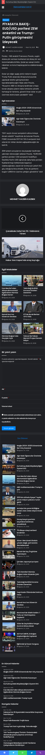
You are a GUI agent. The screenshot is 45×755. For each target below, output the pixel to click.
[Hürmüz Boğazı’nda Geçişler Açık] (12, 328)
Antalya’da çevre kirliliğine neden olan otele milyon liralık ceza (29, 510)
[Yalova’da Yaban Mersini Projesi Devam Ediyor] (33, 328)
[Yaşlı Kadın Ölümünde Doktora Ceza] (8, 595)
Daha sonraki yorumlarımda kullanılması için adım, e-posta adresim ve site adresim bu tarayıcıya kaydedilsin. (21, 418)
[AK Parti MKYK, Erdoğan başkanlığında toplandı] (8, 637)
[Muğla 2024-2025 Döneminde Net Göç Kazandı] (8, 110)
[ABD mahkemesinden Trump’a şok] (8, 490)
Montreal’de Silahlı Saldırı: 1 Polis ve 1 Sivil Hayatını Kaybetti (28, 615)
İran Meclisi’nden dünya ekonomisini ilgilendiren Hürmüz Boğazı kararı (10, 291)
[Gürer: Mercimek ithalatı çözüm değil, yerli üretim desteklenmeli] (8, 543)
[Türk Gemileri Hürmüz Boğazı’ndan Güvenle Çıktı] (8, 575)
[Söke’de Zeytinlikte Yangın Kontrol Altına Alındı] (8, 626)
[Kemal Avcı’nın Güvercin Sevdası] (12, 306)
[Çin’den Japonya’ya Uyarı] (8, 565)
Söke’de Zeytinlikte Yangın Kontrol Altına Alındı (28, 624)
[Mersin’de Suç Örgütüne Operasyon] (8, 554)
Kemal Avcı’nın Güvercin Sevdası (9, 315)
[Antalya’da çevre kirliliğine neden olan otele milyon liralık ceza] (8, 511)
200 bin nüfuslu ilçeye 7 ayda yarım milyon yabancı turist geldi (29, 499)
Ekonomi (15, 15)
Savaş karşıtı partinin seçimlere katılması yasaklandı (26, 521)
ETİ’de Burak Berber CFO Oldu (31, 315)
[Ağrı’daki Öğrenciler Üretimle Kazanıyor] (8, 121)
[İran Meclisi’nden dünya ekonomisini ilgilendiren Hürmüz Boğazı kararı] (12, 280)
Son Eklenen (22, 438)
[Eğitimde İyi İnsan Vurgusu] (8, 647)
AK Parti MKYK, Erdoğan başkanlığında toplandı (27, 635)
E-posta (5, 398)
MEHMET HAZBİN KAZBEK (14, 47)
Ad (3, 389)
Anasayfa (7, 15)
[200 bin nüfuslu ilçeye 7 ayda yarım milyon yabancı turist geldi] (8, 500)
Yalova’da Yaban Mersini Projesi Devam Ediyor (32, 338)
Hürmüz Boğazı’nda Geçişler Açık (10, 337)
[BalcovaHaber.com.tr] (22, 7)
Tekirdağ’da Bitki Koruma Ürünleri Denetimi (30, 290)
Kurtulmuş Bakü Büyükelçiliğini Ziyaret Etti (21, 2)
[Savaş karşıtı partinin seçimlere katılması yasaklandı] (8, 522)
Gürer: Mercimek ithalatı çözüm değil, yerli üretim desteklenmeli (27, 542)
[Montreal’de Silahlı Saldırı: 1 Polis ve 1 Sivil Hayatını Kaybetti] (8, 615)
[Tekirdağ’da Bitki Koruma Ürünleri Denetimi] (33, 280)
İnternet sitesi (7, 406)
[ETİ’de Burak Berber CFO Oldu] (33, 306)
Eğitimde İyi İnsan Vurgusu (28, 644)
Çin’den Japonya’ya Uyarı (27, 562)
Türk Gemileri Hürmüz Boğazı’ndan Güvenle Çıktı (28, 573)
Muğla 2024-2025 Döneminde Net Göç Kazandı (29, 447)
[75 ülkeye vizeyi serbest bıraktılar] (8, 533)
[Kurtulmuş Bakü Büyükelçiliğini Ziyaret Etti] (8, 469)
